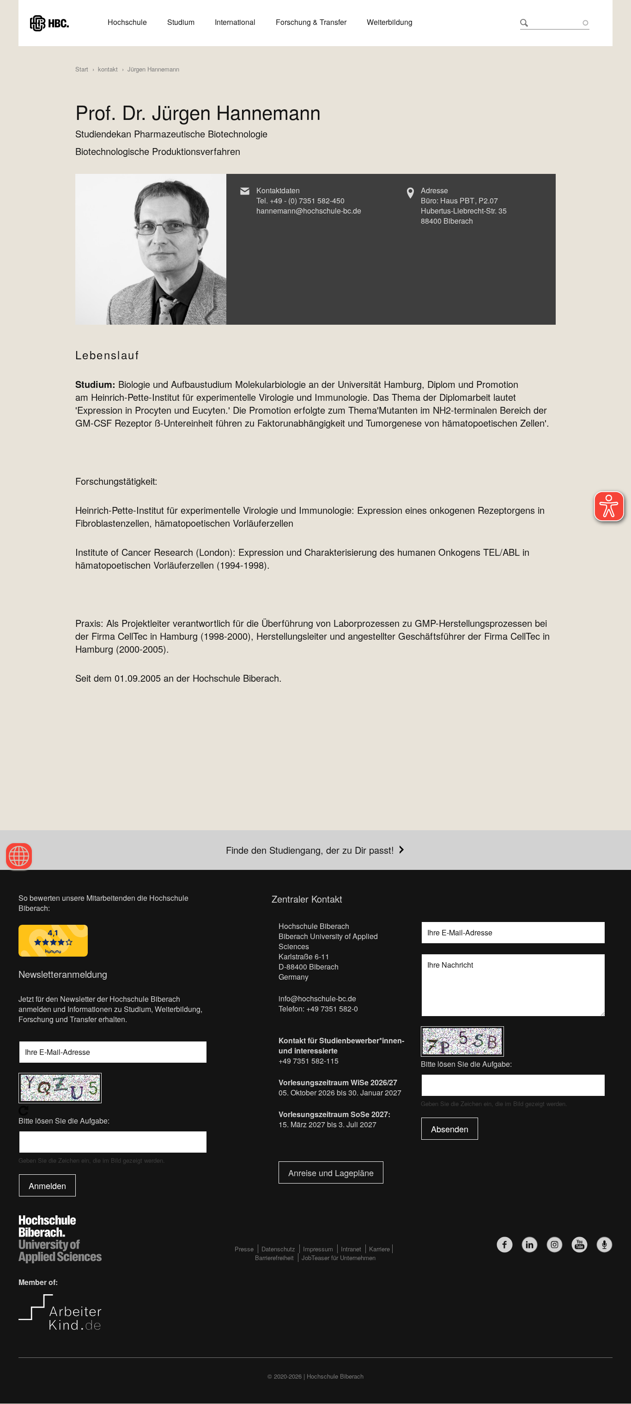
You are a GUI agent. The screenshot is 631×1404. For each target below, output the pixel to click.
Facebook (505, 1245)
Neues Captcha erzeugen (112, 1111)
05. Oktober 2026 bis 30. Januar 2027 (340, 1092)
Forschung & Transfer (311, 22)
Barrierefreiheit (274, 1257)
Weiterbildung (390, 22)
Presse (244, 1248)
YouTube (579, 1245)
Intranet (351, 1248)
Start (81, 69)
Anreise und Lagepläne (331, 1172)
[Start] (49, 22)
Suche (524, 23)
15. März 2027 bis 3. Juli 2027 (327, 1124)
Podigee (604, 1245)
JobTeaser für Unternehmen (339, 1257)
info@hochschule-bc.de (317, 998)
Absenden (449, 1129)
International (235, 22)
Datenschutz (278, 1248)
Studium (180, 22)
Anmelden (47, 1185)
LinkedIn (530, 1245)
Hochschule (127, 22)
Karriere (379, 1248)
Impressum (318, 1248)
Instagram (554, 1245)
